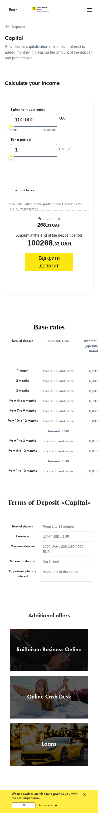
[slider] (11, 126)
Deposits (18, 27)
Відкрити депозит (49, 262)
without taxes (24, 190)
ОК (23, 805)
